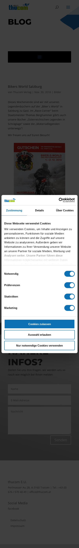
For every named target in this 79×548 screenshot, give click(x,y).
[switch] (69, 285)
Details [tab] (39, 210)
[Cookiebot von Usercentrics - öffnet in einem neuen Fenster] (59, 200)
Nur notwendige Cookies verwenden (39, 345)
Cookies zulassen (39, 323)
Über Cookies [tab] (65, 210)
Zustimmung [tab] (14, 210)
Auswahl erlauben (39, 334)
